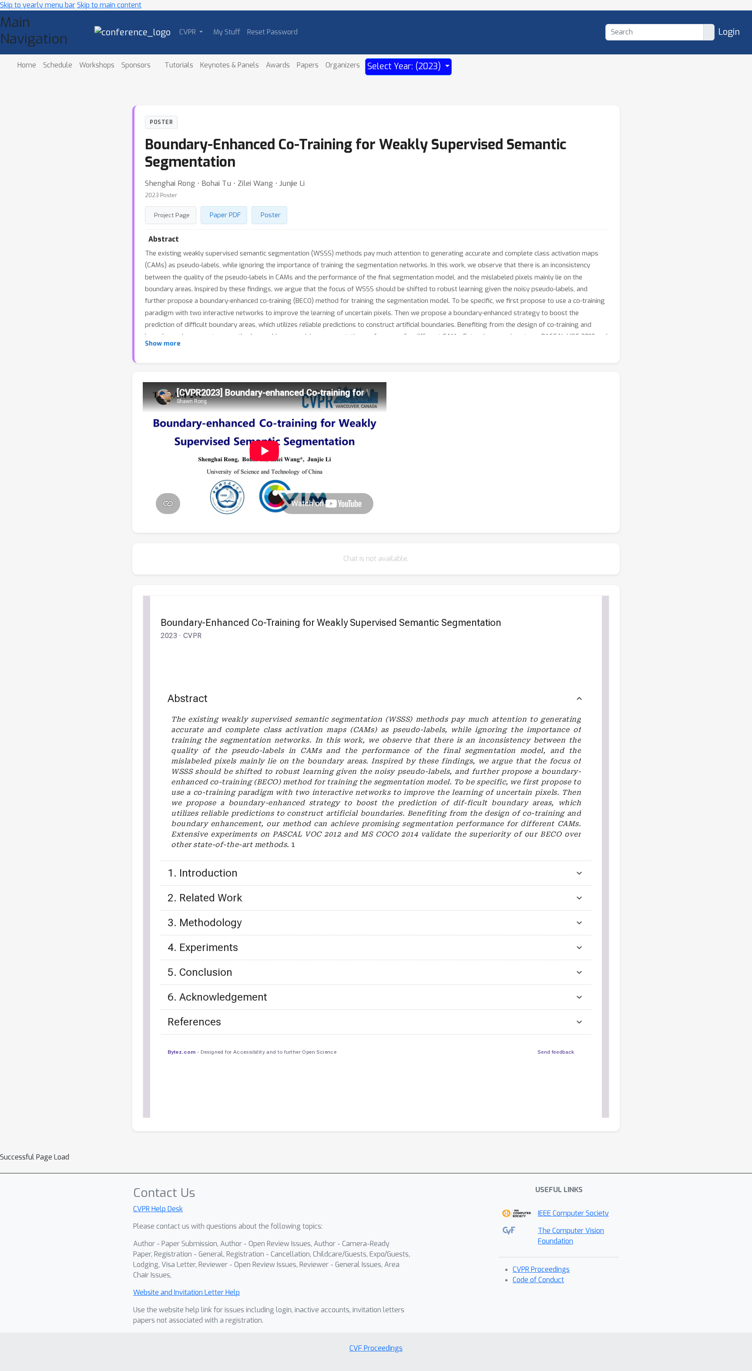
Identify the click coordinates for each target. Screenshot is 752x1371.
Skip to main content (109, 5)
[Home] (132, 32)
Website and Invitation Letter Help (186, 1292)
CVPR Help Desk (158, 1208)
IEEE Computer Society (573, 1213)
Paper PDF (225, 215)
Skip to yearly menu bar (37, 5)
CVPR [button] (188, 32)
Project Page (172, 215)
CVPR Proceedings (541, 1269)
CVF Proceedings (376, 1348)
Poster (271, 215)
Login (729, 32)
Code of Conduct (538, 1279)
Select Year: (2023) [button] (405, 66)
